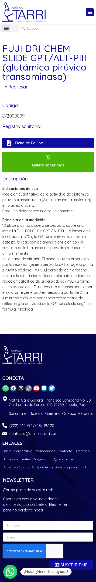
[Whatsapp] (5, 388)
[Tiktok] (28, 388)
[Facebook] (13, 388)
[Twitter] (51, 388)
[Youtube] (36, 388)
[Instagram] (21, 388)
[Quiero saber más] (48, 157)
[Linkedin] (44, 388)
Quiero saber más (48, 165)
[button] (90, 12)
